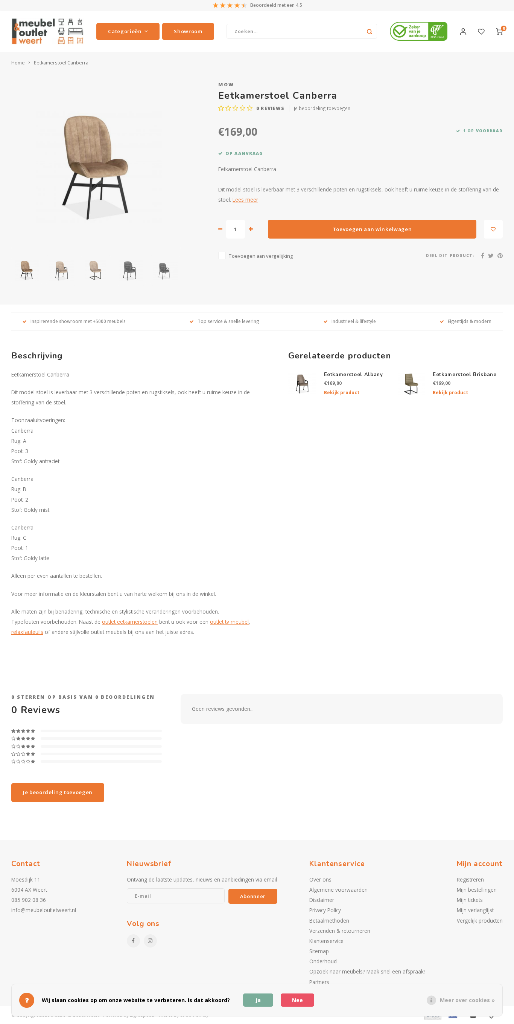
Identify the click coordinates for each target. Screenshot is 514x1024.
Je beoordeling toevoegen (322, 108)
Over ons (320, 879)
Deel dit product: (450, 255)
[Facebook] (482, 255)
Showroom (188, 31)
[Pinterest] (500, 255)
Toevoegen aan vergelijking (260, 256)
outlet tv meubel (229, 621)
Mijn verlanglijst (475, 910)
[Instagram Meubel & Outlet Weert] (150, 940)
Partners (319, 982)
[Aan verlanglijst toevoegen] (493, 229)
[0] (499, 31)
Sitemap (319, 951)
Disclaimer (321, 899)
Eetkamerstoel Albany (353, 374)
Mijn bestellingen (477, 889)
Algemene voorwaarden (338, 889)
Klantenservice (326, 940)
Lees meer (245, 199)
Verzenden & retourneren (339, 930)
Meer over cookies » (467, 1000)
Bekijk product (341, 392)
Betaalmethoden (329, 920)
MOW (226, 84)
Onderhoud (323, 961)
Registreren (470, 879)
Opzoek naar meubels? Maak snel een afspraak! (367, 971)
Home (18, 63)
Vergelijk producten (480, 920)
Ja (258, 1000)
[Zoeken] (369, 31)
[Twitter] (491, 255)
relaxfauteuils (27, 631)
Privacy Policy (325, 910)
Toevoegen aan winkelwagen (372, 229)
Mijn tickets (470, 899)
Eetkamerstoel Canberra (61, 63)
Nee (297, 1000)
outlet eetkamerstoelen (130, 621)
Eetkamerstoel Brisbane (465, 374)
